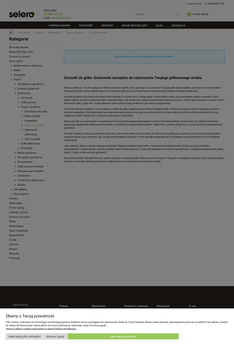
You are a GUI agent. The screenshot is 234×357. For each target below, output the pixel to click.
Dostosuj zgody (55, 336)
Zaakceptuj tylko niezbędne (24, 336)
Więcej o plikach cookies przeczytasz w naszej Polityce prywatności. (41, 328)
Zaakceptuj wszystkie (123, 336)
